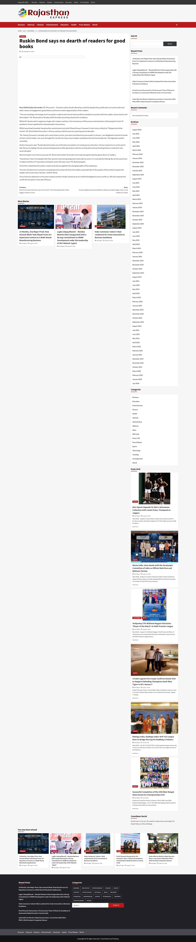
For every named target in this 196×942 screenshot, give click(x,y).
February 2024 (137, 252)
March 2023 (136, 297)
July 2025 (135, 183)
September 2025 (138, 175)
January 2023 (137, 306)
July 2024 (135, 232)
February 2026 (137, 154)
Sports (134, 446)
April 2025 (136, 195)
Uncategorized (137, 459)
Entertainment (58, 2)
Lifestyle (49, 2)
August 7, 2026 (146, 687)
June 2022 (136, 334)
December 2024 (138, 211)
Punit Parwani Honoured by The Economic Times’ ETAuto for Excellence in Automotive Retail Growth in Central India (153, 91)
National (42, 2)
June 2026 (136, 138)
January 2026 (137, 158)
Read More (135, 526)
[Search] (177, 25)
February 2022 (137, 351)
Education (68, 2)
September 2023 (138, 273)
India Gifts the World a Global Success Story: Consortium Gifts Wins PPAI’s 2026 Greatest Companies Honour (154, 100)
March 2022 (136, 346)
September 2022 (138, 322)
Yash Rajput (24, 243)
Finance (135, 409)
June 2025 (136, 187)
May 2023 (135, 289)
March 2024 (136, 248)
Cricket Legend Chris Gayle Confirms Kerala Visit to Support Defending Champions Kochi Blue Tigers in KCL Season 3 (154, 681)
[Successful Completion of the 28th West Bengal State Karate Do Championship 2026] (154, 773)
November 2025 (138, 166)
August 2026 (136, 130)
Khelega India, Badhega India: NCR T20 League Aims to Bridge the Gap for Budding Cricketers (153, 738)
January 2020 (137, 379)
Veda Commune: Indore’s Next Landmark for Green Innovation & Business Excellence (110, 234)
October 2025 (137, 170)
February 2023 (137, 301)
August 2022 (136, 326)
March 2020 (136, 371)
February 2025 (137, 203)
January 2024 (137, 256)
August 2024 (136, 228)
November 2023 (138, 265)
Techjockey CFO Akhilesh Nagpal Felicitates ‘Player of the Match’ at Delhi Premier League (152, 625)
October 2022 (137, 318)
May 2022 (135, 338)
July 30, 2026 (145, 743)
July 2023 (135, 281)
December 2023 (138, 261)
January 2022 (137, 355)
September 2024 (138, 224)
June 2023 (136, 285)
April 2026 (136, 146)
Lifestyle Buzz (137, 422)
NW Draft (135, 434)
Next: (103, 190)
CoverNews (104, 939)
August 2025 (136, 179)
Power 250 (136, 438)
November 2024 (138, 215)
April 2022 (136, 342)
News (134, 430)
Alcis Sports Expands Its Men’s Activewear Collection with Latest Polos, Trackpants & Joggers (151, 510)
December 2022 (138, 310)
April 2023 (136, 293)
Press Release (84, 2)
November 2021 (138, 363)
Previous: (44, 190)
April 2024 (136, 244)
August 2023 (136, 277)
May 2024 (135, 240)
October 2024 (137, 220)
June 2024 (136, 236)
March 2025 (136, 199)
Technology (136, 450)
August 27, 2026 (33, 243)
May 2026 (135, 142)
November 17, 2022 (28, 51)
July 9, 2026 (145, 798)
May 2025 (135, 191)
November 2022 (138, 314)
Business (34, 2)
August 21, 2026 (146, 574)
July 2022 (135, 330)
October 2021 (137, 367)
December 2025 (138, 162)
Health (76, 2)
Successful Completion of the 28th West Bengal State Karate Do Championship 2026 (153, 793)
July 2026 (135, 134)
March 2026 (136, 150)
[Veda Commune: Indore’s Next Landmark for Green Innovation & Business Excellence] (111, 217)
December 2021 (138, 359)
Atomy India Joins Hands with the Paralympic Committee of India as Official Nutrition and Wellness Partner (152, 568)
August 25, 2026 (146, 516)
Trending (135, 454)
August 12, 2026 (146, 629)
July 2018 (135, 383)
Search (134, 36)
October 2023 (137, 269)
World (93, 2)
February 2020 (137, 375)
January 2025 (137, 207)
